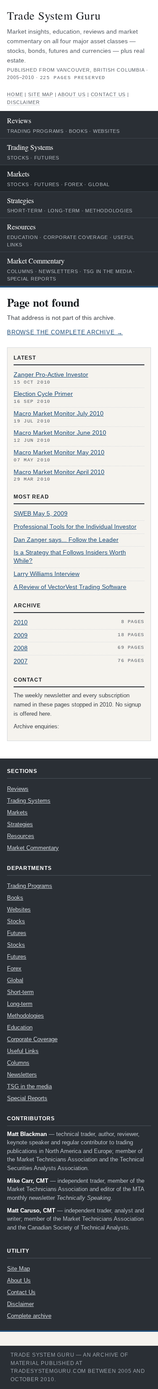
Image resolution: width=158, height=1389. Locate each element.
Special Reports (31, 278)
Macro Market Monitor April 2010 (59, 472)
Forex (74, 184)
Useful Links (23, 1051)
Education (22, 237)
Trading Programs (35, 131)
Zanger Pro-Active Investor (51, 374)
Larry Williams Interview (46, 574)
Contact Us (108, 94)
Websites (106, 131)
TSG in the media (107, 271)
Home (15, 94)
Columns (20, 271)
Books (78, 131)
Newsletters (58, 271)
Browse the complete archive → (65, 332)
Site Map (40, 94)
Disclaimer (23, 102)
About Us (72, 94)
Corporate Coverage (75, 237)
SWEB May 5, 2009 (41, 513)
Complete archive (29, 1316)
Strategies (20, 200)
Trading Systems (30, 147)
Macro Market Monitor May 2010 (59, 452)
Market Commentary (36, 260)
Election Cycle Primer (43, 394)
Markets (18, 173)
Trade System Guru (54, 15)
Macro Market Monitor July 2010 (59, 413)
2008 (21, 648)
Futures (46, 157)
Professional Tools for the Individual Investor (75, 526)
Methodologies (109, 210)
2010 (21, 622)
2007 (21, 661)
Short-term (24, 210)
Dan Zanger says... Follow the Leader (66, 540)
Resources (21, 226)
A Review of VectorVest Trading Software (70, 587)
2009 (21, 635)
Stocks (18, 157)
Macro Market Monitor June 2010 (60, 433)
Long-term (64, 210)
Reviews (19, 120)
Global (98, 184)
